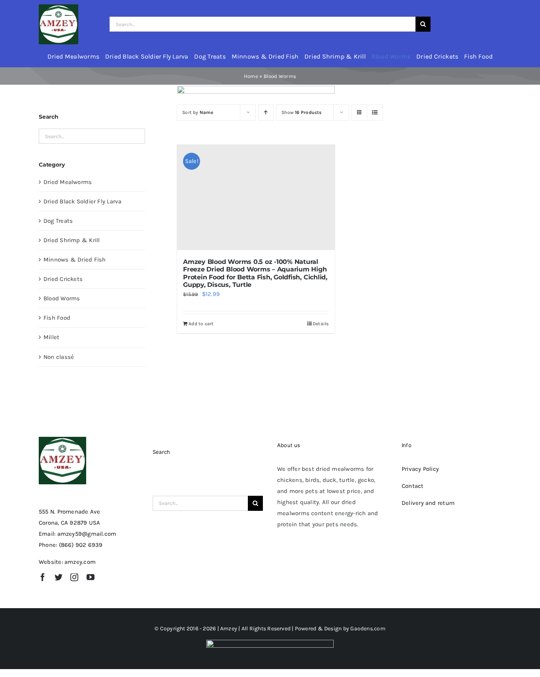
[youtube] (90, 577)
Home (251, 76)
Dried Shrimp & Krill (71, 240)
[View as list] (375, 112)
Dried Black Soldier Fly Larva (82, 201)
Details (321, 323)
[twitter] (58, 577)
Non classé (58, 356)
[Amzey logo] (58, 7)
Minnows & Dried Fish (74, 259)
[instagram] (74, 577)
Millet (51, 337)
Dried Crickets (63, 279)
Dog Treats (58, 220)
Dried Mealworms (67, 182)
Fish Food (56, 317)
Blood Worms (61, 298)
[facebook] (43, 577)
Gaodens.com (367, 628)
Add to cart (201, 323)
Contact (413, 485)
